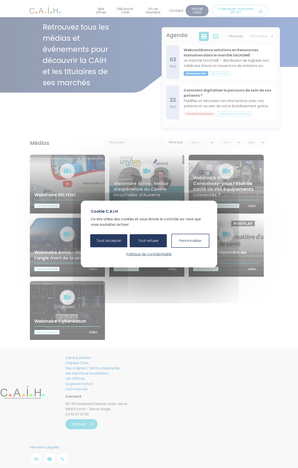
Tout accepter (108, 240)
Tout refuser (148, 240)
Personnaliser (190, 240)
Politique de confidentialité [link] (149, 254)
